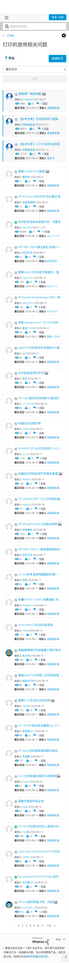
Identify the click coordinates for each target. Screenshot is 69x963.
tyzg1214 (52, 286)
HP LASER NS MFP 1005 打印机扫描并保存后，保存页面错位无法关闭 (40, 499)
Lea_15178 (53, 235)
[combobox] (34, 26)
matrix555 (52, 311)
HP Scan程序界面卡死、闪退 (35, 902)
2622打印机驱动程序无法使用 (37, 776)
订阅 (34, 79)
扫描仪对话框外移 (29, 423)
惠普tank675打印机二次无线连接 (38, 675)
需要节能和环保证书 (31, 801)
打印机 (10, 35)
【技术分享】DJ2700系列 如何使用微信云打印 (41, 144)
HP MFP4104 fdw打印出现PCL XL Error (40, 448)
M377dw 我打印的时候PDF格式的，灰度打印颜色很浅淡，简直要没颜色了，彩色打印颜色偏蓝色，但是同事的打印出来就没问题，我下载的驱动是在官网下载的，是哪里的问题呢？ (40, 398)
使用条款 (31, 956)
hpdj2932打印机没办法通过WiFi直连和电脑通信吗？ (40, 347)
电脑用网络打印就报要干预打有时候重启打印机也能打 (40, 650)
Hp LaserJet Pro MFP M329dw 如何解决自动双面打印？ (40, 876)
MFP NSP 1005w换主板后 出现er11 (39, 247)
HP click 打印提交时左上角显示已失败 (40, 826)
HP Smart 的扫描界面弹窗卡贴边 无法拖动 (40, 750)
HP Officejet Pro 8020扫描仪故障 (37, 524)
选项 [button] (64, 35)
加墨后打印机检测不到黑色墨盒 (38, 473)
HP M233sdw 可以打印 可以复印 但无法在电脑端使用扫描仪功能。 (40, 196)
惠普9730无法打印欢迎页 (34, 700)
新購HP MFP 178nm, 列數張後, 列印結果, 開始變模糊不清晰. (40, 599)
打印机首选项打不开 (31, 373)
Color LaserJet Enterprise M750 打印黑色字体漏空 (40, 851)
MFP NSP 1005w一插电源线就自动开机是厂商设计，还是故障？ (40, 549)
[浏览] (6, 17)
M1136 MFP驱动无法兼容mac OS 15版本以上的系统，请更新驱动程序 (40, 725)
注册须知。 (44, 956)
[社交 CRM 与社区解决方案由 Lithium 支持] (41, 940)
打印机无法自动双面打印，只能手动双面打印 (40, 222)
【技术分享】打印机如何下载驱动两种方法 (41, 119)
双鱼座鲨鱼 (53, 107)
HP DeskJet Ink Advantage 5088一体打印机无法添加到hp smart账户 (40, 297)
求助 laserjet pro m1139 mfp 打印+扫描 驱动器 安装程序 (40, 322)
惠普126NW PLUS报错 (31, 171)
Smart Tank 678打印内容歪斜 (35, 625)
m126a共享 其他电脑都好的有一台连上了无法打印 (40, 574)
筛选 (11, 58)
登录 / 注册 (58, 17)
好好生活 (52, 261)
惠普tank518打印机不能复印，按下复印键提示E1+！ (40, 272)
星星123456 (53, 336)
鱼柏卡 (51, 158)
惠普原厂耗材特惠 (30, 94)
